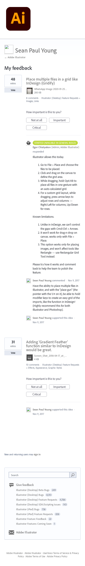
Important (61, 120)
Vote (13, 90)
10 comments (32, 364)
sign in (37, 454)
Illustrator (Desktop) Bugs (30, 494)
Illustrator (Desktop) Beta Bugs (33, 490)
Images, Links (32, 101)
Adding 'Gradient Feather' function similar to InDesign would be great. (48, 345)
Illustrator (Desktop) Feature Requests (59, 98)
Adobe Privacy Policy (57, 556)
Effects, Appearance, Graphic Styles (45, 367)
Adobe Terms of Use (35, 556)
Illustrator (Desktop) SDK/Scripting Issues (38, 504)
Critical (39, 128)
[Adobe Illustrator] (18, 19)
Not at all (39, 120)
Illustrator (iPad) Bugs (28, 509)
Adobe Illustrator (26, 532)
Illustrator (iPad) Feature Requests (35, 514)
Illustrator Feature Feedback (31, 518)
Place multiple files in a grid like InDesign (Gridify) (52, 81)
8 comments (32, 98)
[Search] (72, 475)
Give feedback (25, 485)
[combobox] (40, 475)
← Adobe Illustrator (15, 57)
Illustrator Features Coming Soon (34, 523)
